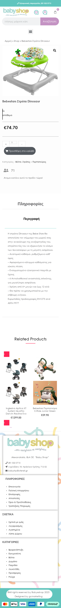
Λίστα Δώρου (15, 533)
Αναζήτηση (49, 21)
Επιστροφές (14, 494)
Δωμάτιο (13, 561)
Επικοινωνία (14, 486)
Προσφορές (15, 573)
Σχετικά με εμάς (16, 522)
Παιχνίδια (13, 565)
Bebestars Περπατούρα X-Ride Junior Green (45, 409)
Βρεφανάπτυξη (16, 549)
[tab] (31, 219)
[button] (30, 31)
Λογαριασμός (16, 526)
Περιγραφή (31, 219)
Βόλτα (18, 162)
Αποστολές (14, 498)
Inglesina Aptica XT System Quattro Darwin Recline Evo (16, 411)
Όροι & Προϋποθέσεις (20, 502)
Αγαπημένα (14, 529)
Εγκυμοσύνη (15, 553)
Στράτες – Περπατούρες (34, 162)
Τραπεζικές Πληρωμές (19, 506)
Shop (16, 40)
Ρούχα (12, 577)
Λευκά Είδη (14, 569)
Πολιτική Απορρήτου (19, 490)
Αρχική (8, 40)
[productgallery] (54, 50)
